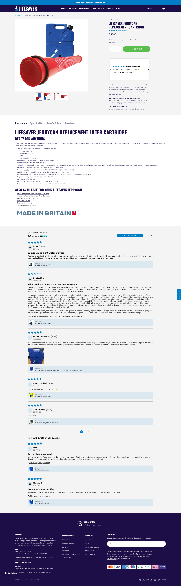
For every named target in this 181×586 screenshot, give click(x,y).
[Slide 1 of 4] (39, 96)
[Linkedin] (155, 579)
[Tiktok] (151, 579)
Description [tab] (21, 123)
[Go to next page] (103, 431)
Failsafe (26, 170)
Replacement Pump (24, 203)
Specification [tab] (36, 123)
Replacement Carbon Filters (27, 198)
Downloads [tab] (70, 123)
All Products (66, 540)
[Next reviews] (148, 69)
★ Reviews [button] (179, 295)
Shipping (65, 551)
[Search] (154, 8)
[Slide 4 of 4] (64, 96)
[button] (129, 69)
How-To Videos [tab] (54, 123)
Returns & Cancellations (71, 554)
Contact (65, 547)
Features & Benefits (69, 543)
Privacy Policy (90, 551)
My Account (89, 540)
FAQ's (87, 543)
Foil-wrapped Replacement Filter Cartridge (33, 194)
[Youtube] (147, 579)
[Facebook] (140, 579)
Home (17, 15)
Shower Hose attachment (26, 205)
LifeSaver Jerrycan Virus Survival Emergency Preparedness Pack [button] (58, 370)
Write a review (130, 235)
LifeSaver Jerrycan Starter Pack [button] (46, 423)
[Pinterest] (158, 579)
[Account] (159, 8)
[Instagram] (144, 579)
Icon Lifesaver (24, 580)
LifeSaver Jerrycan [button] (42, 470)
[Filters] (146, 235)
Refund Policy (90, 554)
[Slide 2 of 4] (47, 96)
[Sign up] (163, 544)
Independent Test (33, 165)
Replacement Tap (23, 201)
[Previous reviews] (110, 69)
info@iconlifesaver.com (92, 525)
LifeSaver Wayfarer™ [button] (43, 265)
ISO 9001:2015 (67, 558)
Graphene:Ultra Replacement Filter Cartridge (33, 196)
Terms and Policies (37, 580)
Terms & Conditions (92, 547)
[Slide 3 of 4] (55, 96)
